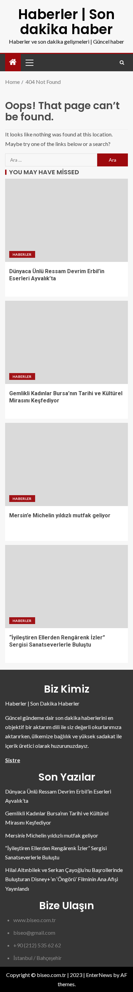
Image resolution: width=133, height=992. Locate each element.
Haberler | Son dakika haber (66, 22)
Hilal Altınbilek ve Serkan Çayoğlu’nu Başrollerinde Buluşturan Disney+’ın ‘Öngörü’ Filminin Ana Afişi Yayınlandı (64, 879)
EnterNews (99, 975)
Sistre (12, 760)
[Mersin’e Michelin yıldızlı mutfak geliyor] (66, 464)
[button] (29, 62)
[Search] (122, 62)
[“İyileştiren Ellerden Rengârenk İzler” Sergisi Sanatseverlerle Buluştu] (66, 586)
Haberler (22, 254)
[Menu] (29, 62)
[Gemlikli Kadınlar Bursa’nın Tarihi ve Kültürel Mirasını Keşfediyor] (66, 342)
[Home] (13, 62)
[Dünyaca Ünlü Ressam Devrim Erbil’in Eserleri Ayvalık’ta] (66, 220)
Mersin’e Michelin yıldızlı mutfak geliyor (59, 515)
